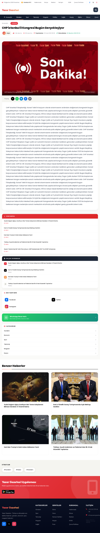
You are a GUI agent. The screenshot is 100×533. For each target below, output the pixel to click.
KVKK (69, 2)
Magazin (45, 17)
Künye (46, 2)
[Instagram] (96, 2)
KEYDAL (88, 521)
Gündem (19, 17)
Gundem (7, 331)
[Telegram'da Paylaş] (21, 98)
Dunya (6, 353)
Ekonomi (6, 335)
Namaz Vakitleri (57, 517)
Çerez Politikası (78, 2)
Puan (53, 524)
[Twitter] (93, 2)
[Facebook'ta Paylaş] (25, 98)
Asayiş (72, 17)
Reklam (53, 2)
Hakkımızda (37, 2)
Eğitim (80, 17)
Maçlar (54, 520)
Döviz (54, 509)
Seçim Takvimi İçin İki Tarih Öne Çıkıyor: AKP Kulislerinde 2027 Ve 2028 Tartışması (29, 249)
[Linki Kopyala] (30, 98)
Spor (27, 17)
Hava (54, 513)
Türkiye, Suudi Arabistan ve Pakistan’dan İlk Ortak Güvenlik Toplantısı (26, 242)
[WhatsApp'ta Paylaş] (17, 98)
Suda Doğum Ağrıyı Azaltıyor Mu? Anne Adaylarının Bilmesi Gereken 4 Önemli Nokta (31, 221)
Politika (55, 17)
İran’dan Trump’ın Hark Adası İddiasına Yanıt (18, 235)
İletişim (61, 2)
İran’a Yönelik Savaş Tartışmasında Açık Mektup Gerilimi (22, 228)
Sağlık (63, 17)
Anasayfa (9, 17)
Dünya (88, 17)
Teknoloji (36, 17)
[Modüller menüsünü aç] (95, 9)
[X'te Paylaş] (12, 98)
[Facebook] (89, 2)
